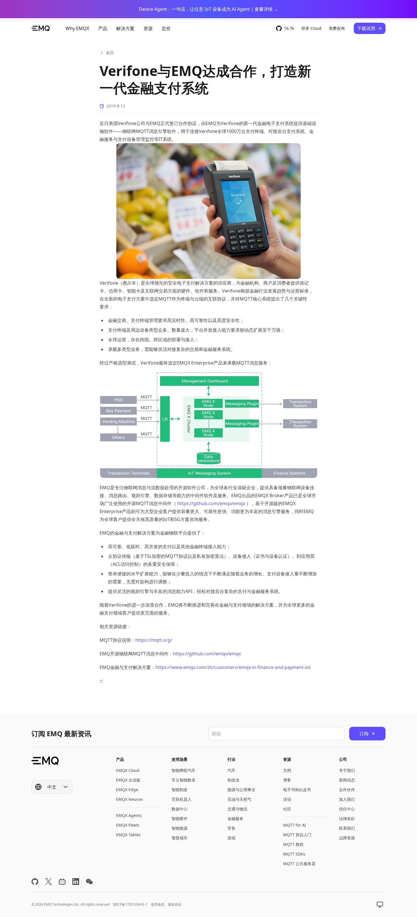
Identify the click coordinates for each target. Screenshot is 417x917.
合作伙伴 (347, 789)
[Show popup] (380, 904)
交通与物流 (237, 809)
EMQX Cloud (128, 770)
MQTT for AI (294, 825)
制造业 (233, 780)
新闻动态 (347, 780)
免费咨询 (337, 28)
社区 (287, 809)
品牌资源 (347, 837)
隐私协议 (175, 904)
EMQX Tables (128, 834)
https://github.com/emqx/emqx (211, 503)
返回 (110, 52)
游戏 (231, 837)
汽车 (231, 770)
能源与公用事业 (241, 789)
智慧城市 (180, 837)
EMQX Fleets (128, 825)
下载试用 (366, 28)
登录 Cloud (311, 28)
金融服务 (235, 818)
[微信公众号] (89, 881)
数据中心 (180, 809)
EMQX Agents (129, 815)
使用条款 (158, 904)
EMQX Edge (127, 789)
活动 (287, 799)
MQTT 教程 (293, 844)
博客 (287, 780)
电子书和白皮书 (297, 789)
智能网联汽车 (183, 770)
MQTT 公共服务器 (299, 863)
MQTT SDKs (294, 854)
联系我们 (347, 828)
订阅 (363, 733)
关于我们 (347, 770)
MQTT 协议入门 (297, 834)
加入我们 (347, 799)
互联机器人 (181, 799)
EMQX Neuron (129, 799)
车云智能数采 (183, 780)
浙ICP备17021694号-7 (130, 904)
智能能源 (180, 828)
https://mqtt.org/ (153, 640)
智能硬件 (180, 818)
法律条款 (347, 818)
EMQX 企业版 (128, 780)
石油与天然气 (239, 799)
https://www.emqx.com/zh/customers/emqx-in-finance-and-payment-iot (233, 667)
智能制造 (180, 789)
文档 (287, 770)
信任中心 (347, 809)
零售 (231, 828)
